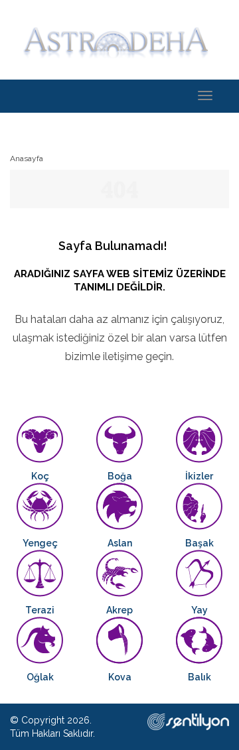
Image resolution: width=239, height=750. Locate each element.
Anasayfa (26, 158)
